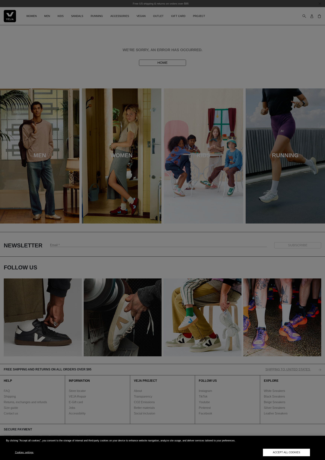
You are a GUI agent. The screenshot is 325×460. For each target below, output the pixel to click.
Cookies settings (24, 452)
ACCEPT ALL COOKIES (286, 452)
